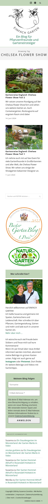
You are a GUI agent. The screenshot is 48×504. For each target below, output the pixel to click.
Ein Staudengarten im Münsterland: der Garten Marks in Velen (21, 443)
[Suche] (40, 3)
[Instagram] (31, 3)
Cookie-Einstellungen (23, 498)
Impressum (20, 494)
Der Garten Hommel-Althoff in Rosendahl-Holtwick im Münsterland (21, 463)
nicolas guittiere (13, 450)
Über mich (10, 498)
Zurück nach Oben (33, 501)
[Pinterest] (35, 3)
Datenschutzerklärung (24, 416)
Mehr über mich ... (14, 333)
